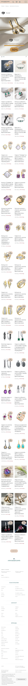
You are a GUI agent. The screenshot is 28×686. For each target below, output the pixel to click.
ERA (2, 632)
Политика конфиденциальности (20, 670)
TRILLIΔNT (16, 635)
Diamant (2, 628)
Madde (2, 637)
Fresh (2, 633)
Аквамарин (17, 637)
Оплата (2, 593)
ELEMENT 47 (3, 630)
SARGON (16, 627)
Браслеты (3, 616)
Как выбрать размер (18, 593)
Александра (17, 640)
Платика (16, 652)
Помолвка (3, 608)
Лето (2, 656)
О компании (3, 586)
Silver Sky (16, 630)
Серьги (16, 608)
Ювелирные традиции (19, 659)
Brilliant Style (3, 627)
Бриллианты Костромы (5, 648)
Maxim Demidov (4, 638)
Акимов (16, 638)
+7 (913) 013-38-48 (4, 572)
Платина (16, 654)
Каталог (2, 588)
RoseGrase (3, 643)
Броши (16, 610)
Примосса (17, 657)
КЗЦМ (2, 655)
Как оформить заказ (18, 588)
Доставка (2, 594)
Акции (16, 596)
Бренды (7, 6)
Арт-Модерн (17, 643)
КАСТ (2, 653)
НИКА (16, 648)
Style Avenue (17, 633)
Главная (2, 6)
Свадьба (2, 610)
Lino (2, 635)
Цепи (16, 613)
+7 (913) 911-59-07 (18, 572)
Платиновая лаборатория (19, 656)
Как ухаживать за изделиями (20, 594)
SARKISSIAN (17, 628)
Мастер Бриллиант (4, 658)
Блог (2, 590)
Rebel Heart (3, 645)
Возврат (2, 596)
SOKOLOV (16, 632)
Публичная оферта (18, 671)
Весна (2, 650)
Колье (2, 613)
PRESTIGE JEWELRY (4, 642)
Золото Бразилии (4, 651)
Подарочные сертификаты (19, 590)
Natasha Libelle (3, 640)
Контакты (17, 586)
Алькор (16, 642)
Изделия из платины (18, 616)
